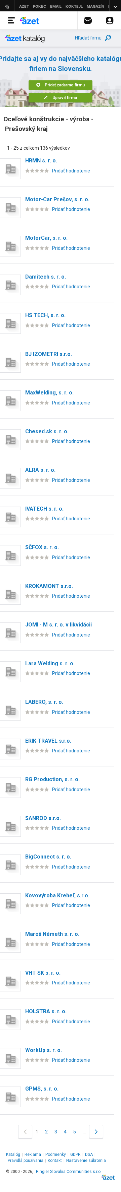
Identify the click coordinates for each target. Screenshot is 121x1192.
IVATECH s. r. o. (44, 509)
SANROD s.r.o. (43, 818)
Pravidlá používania (25, 1160)
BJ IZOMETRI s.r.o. (48, 354)
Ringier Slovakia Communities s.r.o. (69, 1171)
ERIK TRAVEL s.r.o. (48, 741)
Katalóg (13, 1154)
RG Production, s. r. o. (52, 779)
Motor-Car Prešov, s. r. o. (57, 199)
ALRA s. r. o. (40, 470)
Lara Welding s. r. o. (50, 663)
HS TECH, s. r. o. (45, 315)
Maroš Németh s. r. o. (52, 934)
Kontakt (55, 1160)
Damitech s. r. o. (45, 277)
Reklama (33, 1154)
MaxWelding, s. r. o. (49, 392)
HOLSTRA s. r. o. (46, 1011)
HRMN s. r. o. (41, 160)
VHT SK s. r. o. (43, 973)
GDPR (75, 1154)
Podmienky (55, 1154)
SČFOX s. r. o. (42, 547)
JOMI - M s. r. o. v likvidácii (58, 624)
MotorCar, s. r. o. (46, 238)
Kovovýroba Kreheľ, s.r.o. (57, 895)
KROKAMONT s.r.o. (49, 586)
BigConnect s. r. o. (48, 856)
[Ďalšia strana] (96, 1131)
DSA (89, 1154)
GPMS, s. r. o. (41, 1089)
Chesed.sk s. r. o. (47, 431)
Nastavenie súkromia (86, 1160)
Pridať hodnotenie (71, 170)
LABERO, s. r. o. (44, 702)
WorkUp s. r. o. (43, 1050)
